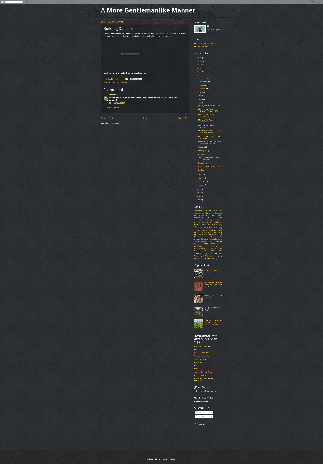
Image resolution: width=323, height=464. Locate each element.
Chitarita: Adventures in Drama (205, 43)
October (202, 85)
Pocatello (197, 248)
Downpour (202, 154)
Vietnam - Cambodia (201, 356)
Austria (203, 213)
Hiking (220, 230)
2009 (199, 196)
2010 (199, 193)
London (196, 237)
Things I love (208, 254)
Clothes (206, 218)
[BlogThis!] (133, 79)
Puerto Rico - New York (202, 346)
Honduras (197, 232)
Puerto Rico (213, 248)
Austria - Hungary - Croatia (203, 372)
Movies (211, 239)
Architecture (211, 210)
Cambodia (218, 213)
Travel (218, 253)
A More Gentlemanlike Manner (148, 10)
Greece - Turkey (200, 375)
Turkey (220, 256)
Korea (210, 234)
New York (209, 244)
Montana (197, 239)
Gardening (218, 228)
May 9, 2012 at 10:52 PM (117, 103)
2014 (199, 68)
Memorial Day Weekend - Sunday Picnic (207, 115)
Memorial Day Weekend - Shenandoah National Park (208, 110)
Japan (213, 232)
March (201, 178)
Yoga (215, 259)
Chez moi (210, 215)
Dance (114, 82)
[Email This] (131, 79)
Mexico (212, 237)
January (202, 185)
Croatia (219, 218)
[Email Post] (126, 79)
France (203, 228)
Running (197, 251)
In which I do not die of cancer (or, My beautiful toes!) (213, 285)
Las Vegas (218, 234)
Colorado (213, 218)
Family (219, 222)
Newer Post (107, 118)
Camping (197, 215)
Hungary (204, 232)
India (209, 232)
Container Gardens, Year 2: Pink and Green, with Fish (209, 142)
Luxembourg (205, 237)
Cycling (196, 220)
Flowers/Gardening (215, 225)
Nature (219, 241)
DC (207, 220)
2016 (199, 61)
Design (210, 220)
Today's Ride (203, 147)
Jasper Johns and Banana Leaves (210, 106)
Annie (111, 95)
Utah (196, 259)
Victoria (200, 259)
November (203, 82)
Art (110, 82)
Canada (203, 215)
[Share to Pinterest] (140, 79)
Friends (210, 227)
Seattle (205, 251)
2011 (199, 189)
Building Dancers (204, 163)
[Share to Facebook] (138, 79)
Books (212, 213)
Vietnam (206, 259)
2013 (199, 72)
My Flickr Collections (201, 47)
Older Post (183, 118)
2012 (199, 75)
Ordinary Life (122, 82)
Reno (220, 248)
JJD (210, 26)
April (201, 174)
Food (197, 227)
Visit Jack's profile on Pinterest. (205, 391)
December (203, 78)
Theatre (197, 254)
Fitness (196, 225)
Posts (199, 412)
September (203, 89)
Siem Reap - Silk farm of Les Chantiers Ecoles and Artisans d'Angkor (213, 322)
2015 (199, 65)
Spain (212, 251)
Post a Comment (113, 108)
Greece (204, 230)
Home (145, 118)
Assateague (197, 213)
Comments (201, 416)
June (200, 99)
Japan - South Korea (201, 353)
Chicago (219, 215)
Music (212, 241)
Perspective (213, 246)
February (202, 181)
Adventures (198, 211)
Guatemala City (199, 362)
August (201, 92)
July (200, 96)
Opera (219, 244)
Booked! (201, 170)
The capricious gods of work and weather (208, 158)
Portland (204, 248)
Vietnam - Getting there (213, 270)
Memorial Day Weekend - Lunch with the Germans (209, 132)
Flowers (203, 225)
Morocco (204, 239)
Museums (204, 241)
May (200, 103)
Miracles (219, 237)
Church (200, 218)
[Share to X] (135, 79)
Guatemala (212, 230)
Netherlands (198, 244)
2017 (199, 58)
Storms (219, 251)
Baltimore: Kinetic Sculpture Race (210, 166)
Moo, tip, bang (203, 151)
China (196, 217)
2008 (199, 200)
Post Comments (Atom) (119, 123)
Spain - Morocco (200, 359)
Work (211, 259)
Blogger (173, 459)
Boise (208, 213)
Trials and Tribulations (205, 256)
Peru (220, 246)
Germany (197, 230)
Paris (196, 366)
